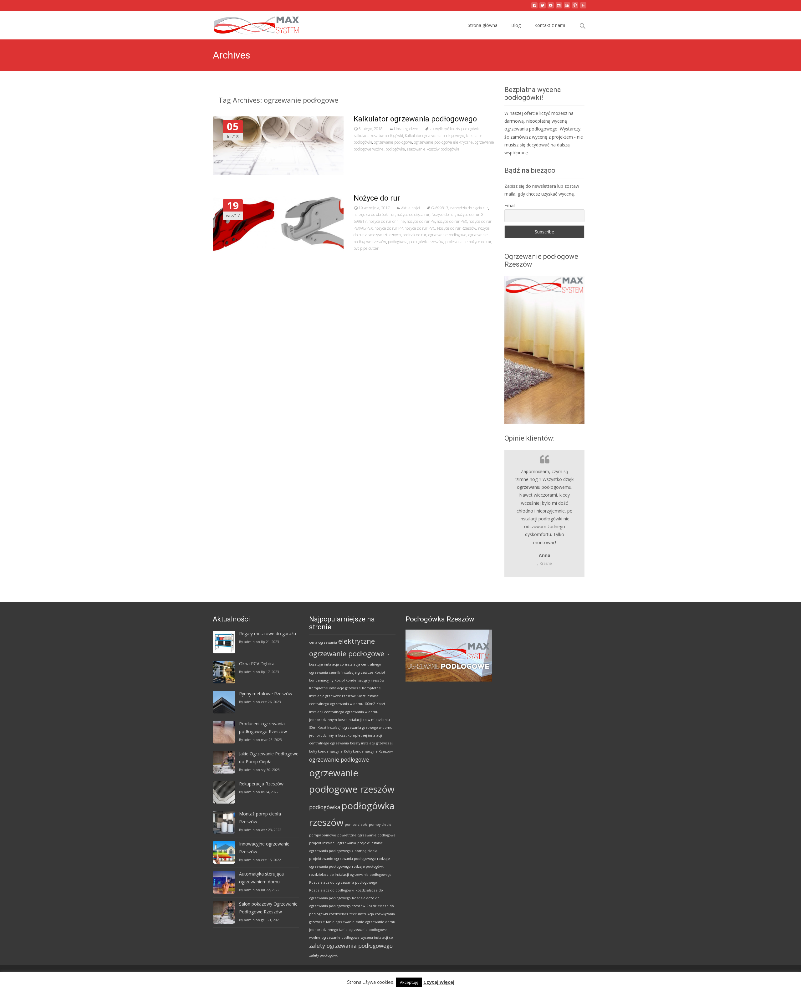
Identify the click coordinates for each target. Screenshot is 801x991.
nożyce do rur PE (421, 221)
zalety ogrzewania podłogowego (351, 945)
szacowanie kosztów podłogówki (433, 149)
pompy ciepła (380, 824)
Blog (516, 25)
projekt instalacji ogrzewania (332, 843)
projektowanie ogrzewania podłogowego (342, 858)
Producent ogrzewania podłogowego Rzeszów (263, 727)
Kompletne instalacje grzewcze (335, 688)
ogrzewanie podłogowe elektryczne (443, 142)
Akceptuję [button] (409, 982)
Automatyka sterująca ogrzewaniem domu (261, 878)
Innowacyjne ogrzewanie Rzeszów (264, 848)
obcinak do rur (414, 235)
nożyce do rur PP (389, 228)
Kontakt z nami (549, 25)
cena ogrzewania (323, 642)
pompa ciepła (356, 824)
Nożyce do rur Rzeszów (456, 228)
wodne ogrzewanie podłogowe (334, 937)
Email (509, 205)
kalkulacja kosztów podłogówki (378, 135)
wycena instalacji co (377, 937)
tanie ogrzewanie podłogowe (363, 929)
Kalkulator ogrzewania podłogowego (415, 119)
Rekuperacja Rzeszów (261, 784)
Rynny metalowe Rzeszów (265, 694)
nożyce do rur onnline (387, 221)
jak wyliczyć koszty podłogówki (455, 128)
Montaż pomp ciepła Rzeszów (260, 818)
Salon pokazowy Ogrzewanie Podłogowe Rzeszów (268, 908)
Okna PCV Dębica (256, 664)
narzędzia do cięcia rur (469, 208)
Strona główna (482, 25)
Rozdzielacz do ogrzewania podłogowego (343, 882)
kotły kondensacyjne (326, 751)
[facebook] (534, 8)
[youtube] (551, 8)
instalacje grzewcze (357, 672)
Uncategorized (406, 128)
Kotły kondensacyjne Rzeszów (368, 751)
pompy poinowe (322, 835)
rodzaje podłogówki (368, 866)
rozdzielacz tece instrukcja (351, 914)
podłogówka (395, 149)
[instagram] (559, 8)
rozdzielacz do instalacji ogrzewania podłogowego (350, 874)
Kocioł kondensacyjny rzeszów (359, 680)
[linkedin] (583, 8)
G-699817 (439, 208)
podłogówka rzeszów (426, 241)
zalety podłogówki (324, 955)
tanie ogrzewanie (340, 922)
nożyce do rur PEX (452, 221)
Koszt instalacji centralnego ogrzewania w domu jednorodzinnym (347, 712)
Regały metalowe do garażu (267, 633)
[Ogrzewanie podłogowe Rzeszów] (251, 23)
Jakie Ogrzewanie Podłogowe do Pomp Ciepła (268, 757)
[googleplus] (567, 8)
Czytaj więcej (438, 982)
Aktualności (410, 208)
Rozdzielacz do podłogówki (331, 890)
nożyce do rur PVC (420, 228)
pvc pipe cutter (366, 248)
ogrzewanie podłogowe (393, 142)
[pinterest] (575, 8)
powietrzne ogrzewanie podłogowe (366, 835)
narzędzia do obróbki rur (374, 214)
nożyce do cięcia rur (413, 214)
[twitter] (542, 8)
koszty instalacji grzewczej (371, 743)
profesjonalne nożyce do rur (468, 241)
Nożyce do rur (377, 198)
